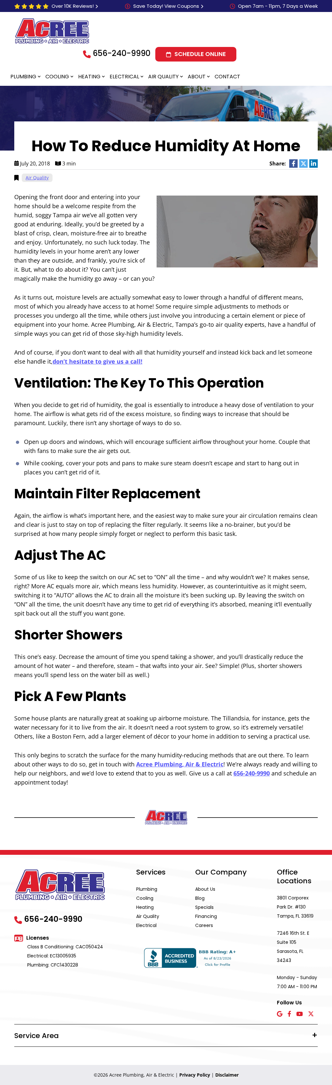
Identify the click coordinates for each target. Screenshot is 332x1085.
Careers (204, 925)
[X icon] (311, 1014)
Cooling (57, 76)
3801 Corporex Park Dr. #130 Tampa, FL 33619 (295, 907)
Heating (89, 76)
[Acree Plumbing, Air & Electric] (52, 31)
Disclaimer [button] (227, 1075)
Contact (227, 76)
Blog (200, 898)
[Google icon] (279, 1014)
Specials (204, 907)
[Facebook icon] (289, 1014)
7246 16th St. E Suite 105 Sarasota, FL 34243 (293, 947)
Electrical (124, 76)
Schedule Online (200, 54)
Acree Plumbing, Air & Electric (179, 764)
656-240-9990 (121, 53)
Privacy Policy (194, 1075)
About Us (205, 889)
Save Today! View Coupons (166, 6)
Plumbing (23, 76)
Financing (206, 916)
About (197, 76)
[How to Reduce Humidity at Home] (237, 231)
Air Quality (163, 76)
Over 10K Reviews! (73, 6)
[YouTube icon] (299, 1014)
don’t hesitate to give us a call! (97, 361)
